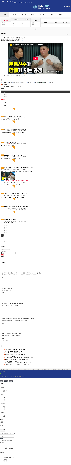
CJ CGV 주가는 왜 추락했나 (9, 142)
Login (1, 438)
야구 (23, 23)
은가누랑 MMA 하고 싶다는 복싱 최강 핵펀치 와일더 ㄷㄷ (17, 206)
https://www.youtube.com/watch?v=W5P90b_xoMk (12, 40)
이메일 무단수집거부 (63, 369)
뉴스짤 (5, 14)
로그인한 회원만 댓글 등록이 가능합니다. (11, 86)
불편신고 (26, 369)
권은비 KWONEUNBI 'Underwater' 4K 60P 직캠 (16, 359)
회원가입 (20, 2)
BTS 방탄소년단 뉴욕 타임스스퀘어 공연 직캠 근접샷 (17, 362)
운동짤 (42, 14)
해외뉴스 (4, 24)
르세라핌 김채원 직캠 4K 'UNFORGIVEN (14, 354)
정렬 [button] (2, 235)
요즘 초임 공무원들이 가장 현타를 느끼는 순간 (14, 193)
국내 (33, 23)
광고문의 (20, 369)
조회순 (5, 228)
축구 (23, 22)
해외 (33, 24)
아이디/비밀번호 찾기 (8, 448)
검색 (2, 254)
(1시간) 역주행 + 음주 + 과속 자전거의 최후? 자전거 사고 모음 (18, 168)
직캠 (13, 23)
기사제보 (13, 369)
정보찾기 (25, 2)
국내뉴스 (4, 23)
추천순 (5, 230)
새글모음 (5, 461)
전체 (5, 102)
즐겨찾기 (2, 1)
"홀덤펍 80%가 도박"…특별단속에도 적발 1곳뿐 (14, 129)
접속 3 (30, 2)
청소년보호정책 (52, 369)
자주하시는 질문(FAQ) (8, 457)
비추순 (5, 232)
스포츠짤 (23, 14)
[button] (2, 88)
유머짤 (51, 14)
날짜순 (5, 227)
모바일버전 (4, 371)
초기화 (5, 225)
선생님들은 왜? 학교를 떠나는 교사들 (12, 155)
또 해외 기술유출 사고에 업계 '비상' (11, 116)
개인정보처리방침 (41, 369)
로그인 (15, 2)
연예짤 (14, 14)
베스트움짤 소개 (5, 369)
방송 (13, 22)
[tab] (35, 387)
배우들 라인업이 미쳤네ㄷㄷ (11, 361)
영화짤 (32, 14)
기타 (13, 25)
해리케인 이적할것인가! (9, 219)
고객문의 (5, 459)
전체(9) (4, 92)
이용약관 (33, 369)
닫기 (2, 256)
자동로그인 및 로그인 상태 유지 (8, 440)
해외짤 (60, 14)
